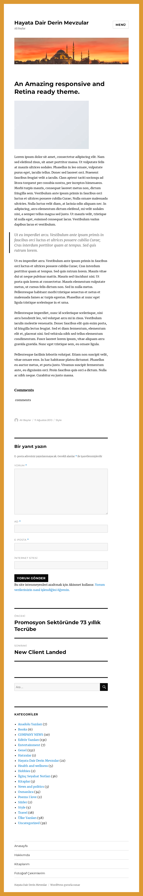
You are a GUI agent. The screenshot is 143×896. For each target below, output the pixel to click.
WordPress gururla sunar (65, 885)
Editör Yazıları (28, 740)
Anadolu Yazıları (30, 724)
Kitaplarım (22, 864)
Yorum (20, 465)
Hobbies (24, 771)
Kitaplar (24, 781)
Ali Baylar (25, 420)
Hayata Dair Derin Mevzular (51, 23)
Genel (22, 750)
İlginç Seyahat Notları (34, 776)
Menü (121, 25)
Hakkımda (22, 855)
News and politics (31, 786)
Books (22, 729)
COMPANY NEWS (30, 734)
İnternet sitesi (26, 557)
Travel (22, 812)
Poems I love (27, 797)
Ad (17, 521)
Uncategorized (29, 823)
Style (59, 420)
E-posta (21, 539)
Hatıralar (24, 755)
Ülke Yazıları (27, 818)
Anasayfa (21, 846)
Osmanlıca (26, 792)
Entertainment (29, 745)
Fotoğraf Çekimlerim (29, 873)
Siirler (22, 802)
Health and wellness (33, 766)
